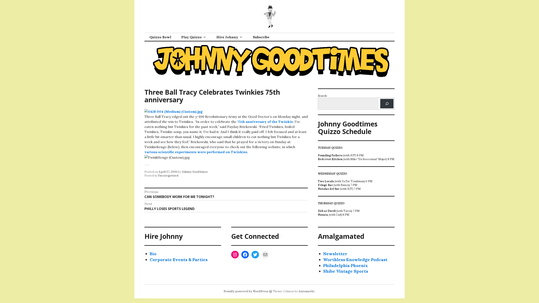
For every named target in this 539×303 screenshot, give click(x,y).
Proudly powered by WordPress (246, 291)
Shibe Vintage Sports (345, 271)
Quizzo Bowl (160, 37)
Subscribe (261, 37)
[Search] (387, 103)
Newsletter (335, 253)
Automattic (307, 291)
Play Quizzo (191, 37)
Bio (153, 253)
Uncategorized (168, 175)
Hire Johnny (227, 37)
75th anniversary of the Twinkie (265, 122)
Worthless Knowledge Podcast (355, 259)
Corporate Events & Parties (179, 259)
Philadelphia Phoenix (345, 265)
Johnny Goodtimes (195, 172)
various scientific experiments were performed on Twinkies (195, 152)
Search (322, 96)
